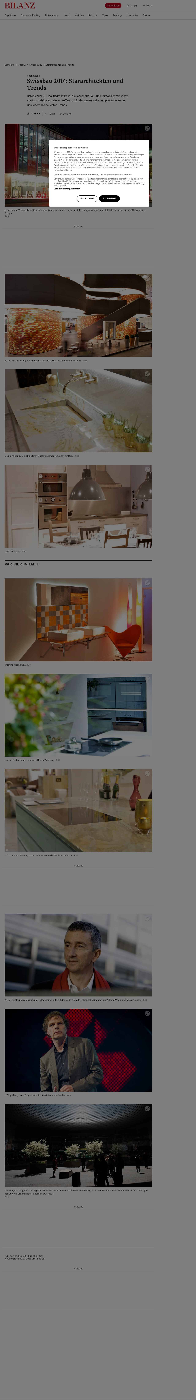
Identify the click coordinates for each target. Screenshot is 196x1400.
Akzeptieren (109, 198)
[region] (99, 173)
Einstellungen (86, 198)
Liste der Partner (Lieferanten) (67, 188)
